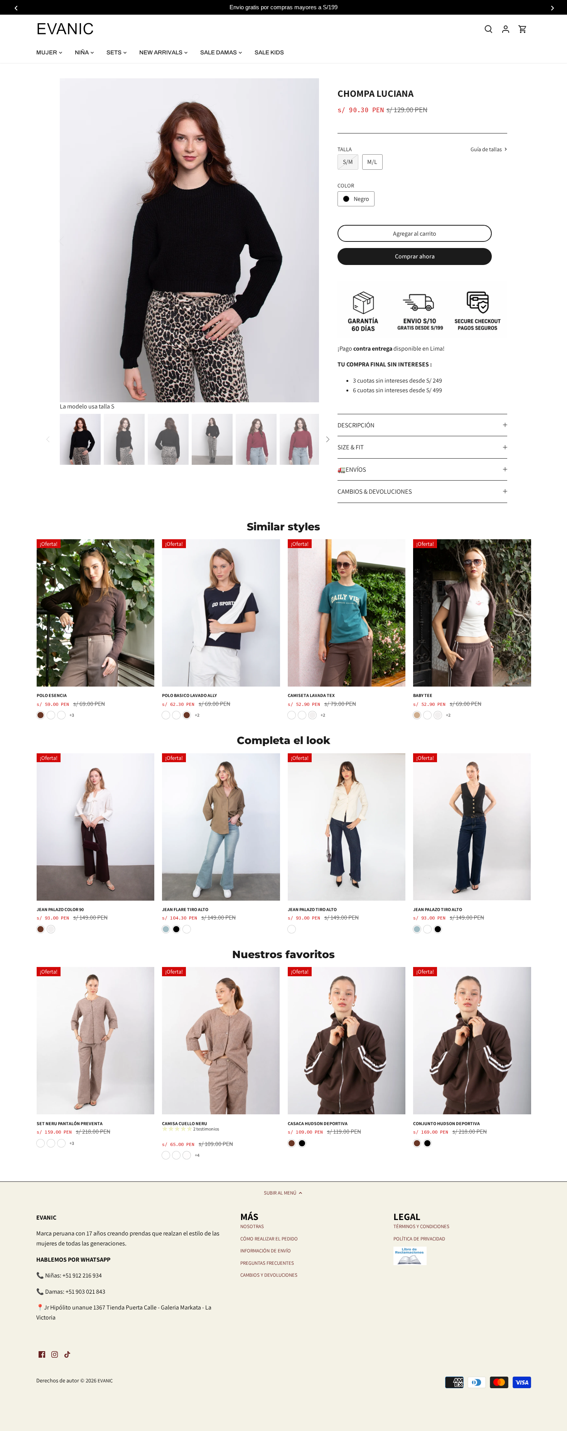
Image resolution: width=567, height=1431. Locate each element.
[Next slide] (551, 7)
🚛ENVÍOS (352, 469)
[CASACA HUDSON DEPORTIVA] (347, 1040)
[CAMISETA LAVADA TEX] (347, 613)
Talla (345, 149)
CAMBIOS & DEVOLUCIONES (375, 491)
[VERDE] (291, 715)
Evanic (105, 1380)
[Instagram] (54, 1354)
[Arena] (61, 715)
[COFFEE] (61, 1143)
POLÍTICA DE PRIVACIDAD (419, 1238)
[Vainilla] (166, 715)
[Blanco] (187, 1155)
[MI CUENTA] (505, 28)
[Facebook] (42, 1354)
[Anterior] (71, 240)
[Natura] (51, 1143)
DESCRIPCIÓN (356, 425)
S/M (348, 162)
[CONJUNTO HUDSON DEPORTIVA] (472, 1040)
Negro (361, 199)
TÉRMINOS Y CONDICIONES (421, 1226)
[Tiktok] (67, 1354)
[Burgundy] (51, 715)
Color (346, 185)
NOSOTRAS (252, 1226)
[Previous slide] (15, 7)
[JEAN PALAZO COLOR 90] (96, 827)
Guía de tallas (487, 149)
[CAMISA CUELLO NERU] (221, 1040)
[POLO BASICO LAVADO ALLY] (221, 613)
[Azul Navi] (302, 715)
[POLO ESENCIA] (96, 613)
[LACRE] (40, 1143)
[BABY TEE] (472, 613)
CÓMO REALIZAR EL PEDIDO (269, 1238)
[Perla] (312, 715)
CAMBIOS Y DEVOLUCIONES (268, 1275)
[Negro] (176, 929)
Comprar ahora (415, 256)
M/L (372, 162)
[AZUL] (176, 715)
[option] (189, 240)
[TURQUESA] (427, 715)
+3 (71, 715)
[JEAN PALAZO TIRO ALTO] (347, 827)
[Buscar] (488, 28)
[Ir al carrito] (522, 28)
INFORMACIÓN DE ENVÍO (265, 1250)
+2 (197, 715)
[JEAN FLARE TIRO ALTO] (221, 827)
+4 (197, 1155)
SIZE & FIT (351, 447)
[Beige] (417, 715)
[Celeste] (166, 929)
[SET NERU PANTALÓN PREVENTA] (96, 1040)
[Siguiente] (307, 240)
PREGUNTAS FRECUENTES (267, 1263)
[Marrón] (40, 715)
